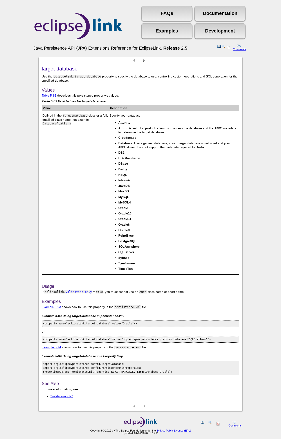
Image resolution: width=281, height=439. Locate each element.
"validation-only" (61, 396)
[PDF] (229, 48)
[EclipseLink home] (140, 426)
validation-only (79, 291)
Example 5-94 (51, 347)
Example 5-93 (51, 307)
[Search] (223, 48)
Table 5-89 (49, 95)
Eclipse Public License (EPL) (174, 430)
